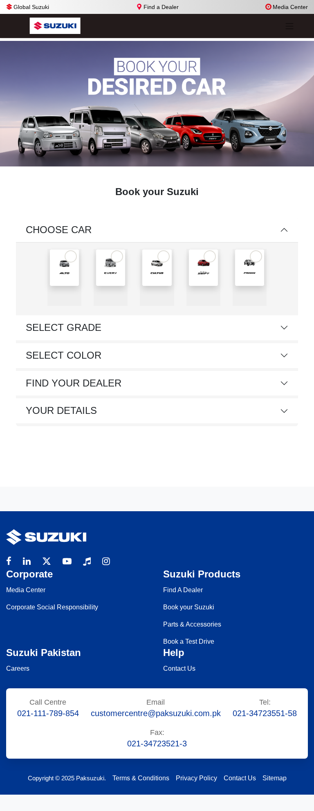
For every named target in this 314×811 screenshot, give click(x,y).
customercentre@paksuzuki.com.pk (156, 713)
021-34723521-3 (157, 743)
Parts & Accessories (192, 624)
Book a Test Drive (188, 641)
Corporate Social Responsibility (52, 607)
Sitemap (274, 778)
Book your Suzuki (188, 607)
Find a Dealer (161, 7)
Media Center (290, 7)
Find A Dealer (183, 589)
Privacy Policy (196, 778)
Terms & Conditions (140, 778)
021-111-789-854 (48, 713)
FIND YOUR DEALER (73, 383)
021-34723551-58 (265, 713)
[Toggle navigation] (289, 26)
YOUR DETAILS (61, 410)
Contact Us (179, 668)
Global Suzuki (31, 7)
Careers (17, 668)
